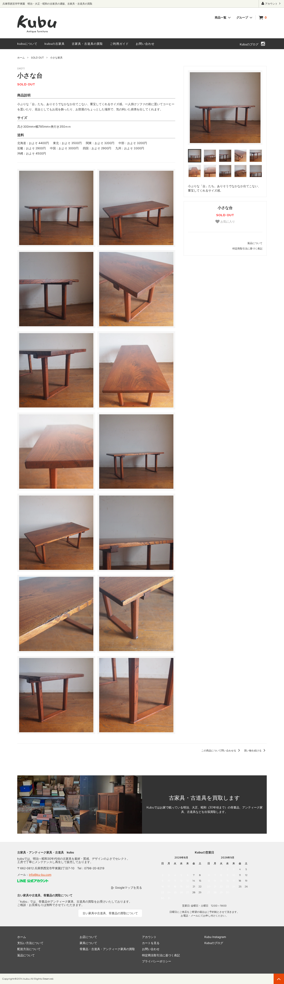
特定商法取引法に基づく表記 (161, 955)
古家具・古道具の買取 (87, 43)
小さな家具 (56, 57)
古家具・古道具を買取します (204, 798)
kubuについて (27, 43)
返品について (254, 243)
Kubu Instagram (215, 937)
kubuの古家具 (54, 43)
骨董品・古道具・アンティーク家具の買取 (107, 949)
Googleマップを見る (128, 887)
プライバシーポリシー (156, 961)
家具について (88, 943)
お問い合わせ (145, 43)
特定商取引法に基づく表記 (247, 248)
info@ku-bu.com (40, 874)
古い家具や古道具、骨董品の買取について (110, 913)
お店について (88, 937)
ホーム (21, 57)
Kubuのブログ (249, 44)
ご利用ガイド (119, 43)
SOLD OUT (37, 57)
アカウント (271, 3)
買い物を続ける (253, 750)
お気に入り (227, 221)
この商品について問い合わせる (219, 750)
